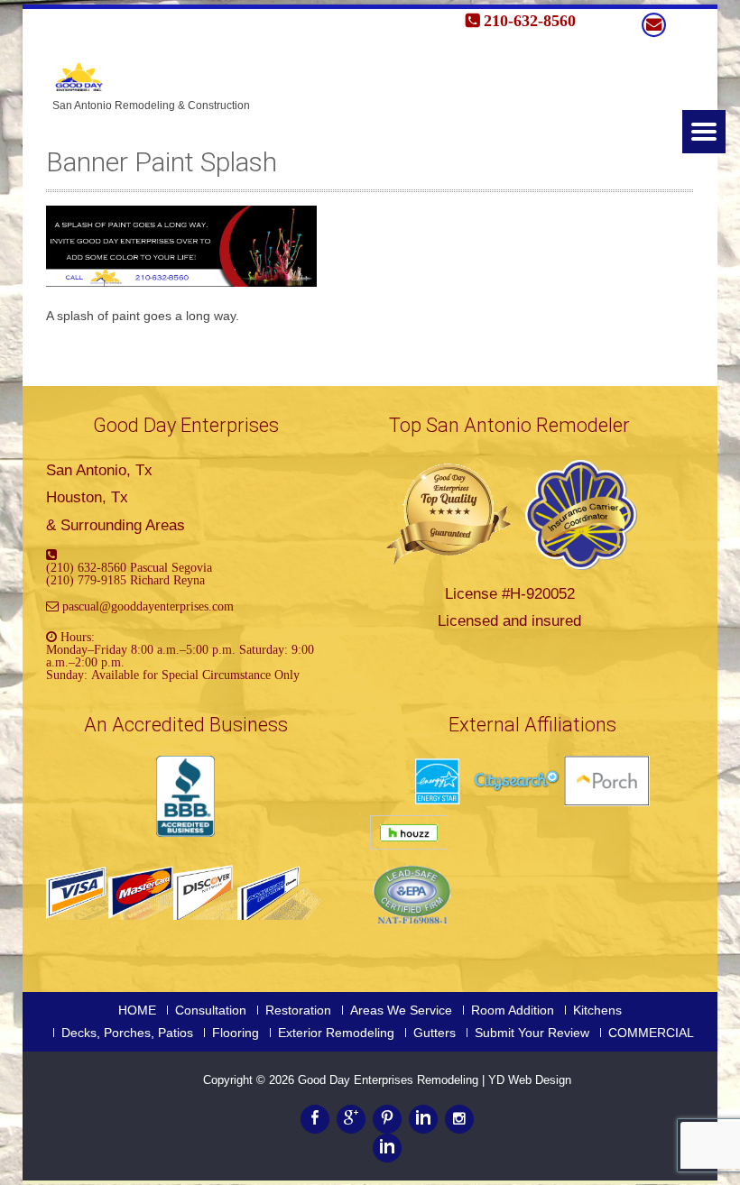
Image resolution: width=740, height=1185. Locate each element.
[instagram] (459, 1119)
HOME (137, 1010)
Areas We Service (401, 1010)
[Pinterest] (387, 1119)
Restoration (298, 1010)
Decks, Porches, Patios (127, 1032)
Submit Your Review (532, 1032)
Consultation (210, 1010)
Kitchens (597, 1010)
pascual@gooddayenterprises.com (148, 606)
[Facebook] (315, 1119)
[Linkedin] (423, 1119)
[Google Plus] (351, 1119)
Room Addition (512, 1010)
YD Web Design (529, 1080)
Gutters (434, 1032)
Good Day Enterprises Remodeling (390, 1080)
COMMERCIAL (651, 1032)
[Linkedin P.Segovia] (387, 1148)
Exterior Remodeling (336, 1032)
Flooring (235, 1032)
